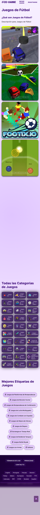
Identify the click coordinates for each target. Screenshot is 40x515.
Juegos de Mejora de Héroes (20, 421)
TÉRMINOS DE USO (14, 461)
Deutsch (32, 472)
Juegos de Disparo (20, 426)
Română (26, 479)
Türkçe (5, 476)
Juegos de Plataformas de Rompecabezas (20, 394)
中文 (35, 476)
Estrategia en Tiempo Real (20, 431)
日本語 (19, 479)
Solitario (29, 447)
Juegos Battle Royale (20, 442)
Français (24, 472)
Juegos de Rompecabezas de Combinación (20, 405)
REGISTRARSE (32, 2)
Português (16, 472)
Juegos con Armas (14, 447)
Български (20, 476)
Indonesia (6, 479)
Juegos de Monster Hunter (20, 400)
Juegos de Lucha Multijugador (20, 410)
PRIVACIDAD (28, 461)
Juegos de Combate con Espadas (20, 415)
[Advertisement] (20, 499)
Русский (29, 476)
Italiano (12, 476)
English (8, 472)
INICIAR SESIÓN (21, 2)
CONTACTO (20, 465)
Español (34, 479)
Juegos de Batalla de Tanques (20, 436)
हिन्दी (13, 479)
